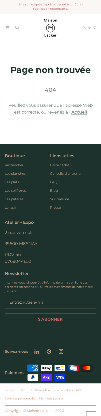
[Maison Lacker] (50, 27)
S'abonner (50, 319)
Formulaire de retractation (54, 390)
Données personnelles (20, 398)
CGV (79, 390)
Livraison (11, 390)
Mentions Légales (51, 398)
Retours (26, 390)
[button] (7, 27)
